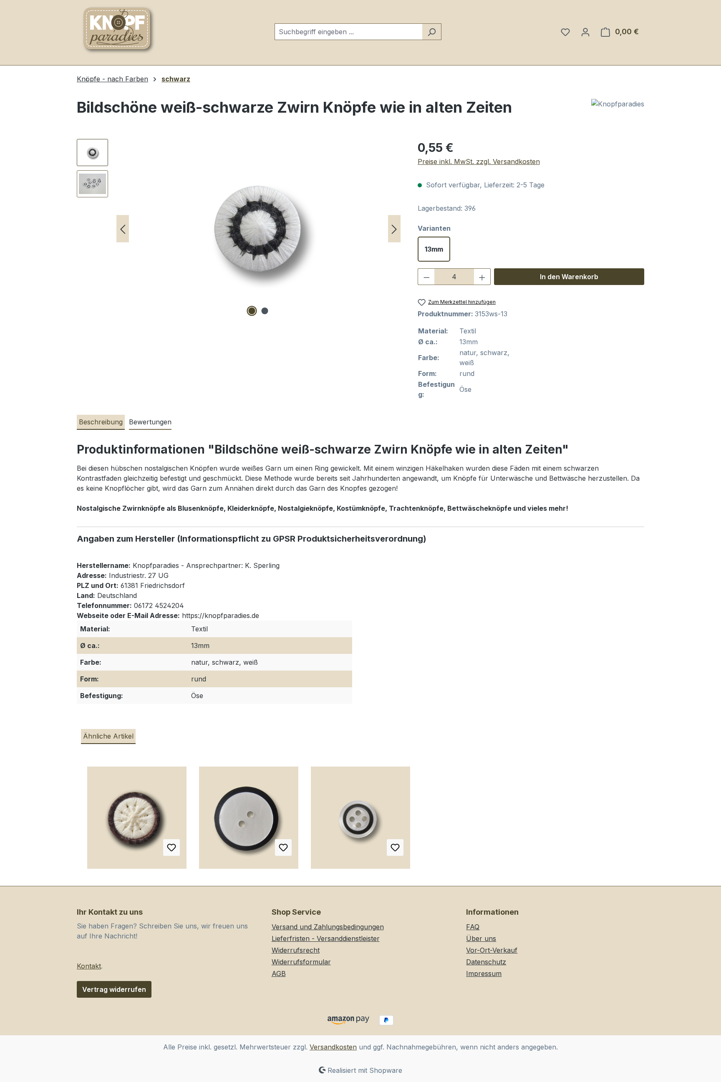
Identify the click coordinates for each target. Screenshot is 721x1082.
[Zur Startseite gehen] (118, 30)
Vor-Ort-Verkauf (491, 950)
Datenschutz (486, 962)
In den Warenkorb (569, 276)
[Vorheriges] (122, 228)
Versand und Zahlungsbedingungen (328, 927)
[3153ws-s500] (258, 228)
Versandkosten (333, 1047)
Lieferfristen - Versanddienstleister (326, 938)
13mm (434, 249)
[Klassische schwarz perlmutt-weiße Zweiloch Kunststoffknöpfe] (248, 821)
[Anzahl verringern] (426, 276)
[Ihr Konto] (585, 31)
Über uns (481, 938)
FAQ (472, 927)
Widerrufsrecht (296, 950)
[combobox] (348, 31)
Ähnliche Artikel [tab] (108, 736)
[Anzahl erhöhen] (482, 276)
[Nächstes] (394, 228)
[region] (238, 228)
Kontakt (89, 966)
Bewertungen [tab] (150, 422)
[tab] (101, 422)
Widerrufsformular (301, 962)
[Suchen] (431, 31)
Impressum (484, 973)
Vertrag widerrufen (114, 989)
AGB (279, 973)
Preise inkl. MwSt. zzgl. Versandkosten (479, 161)
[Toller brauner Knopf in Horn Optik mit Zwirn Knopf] (137, 821)
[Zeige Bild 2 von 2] (265, 311)
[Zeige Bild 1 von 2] (252, 311)
